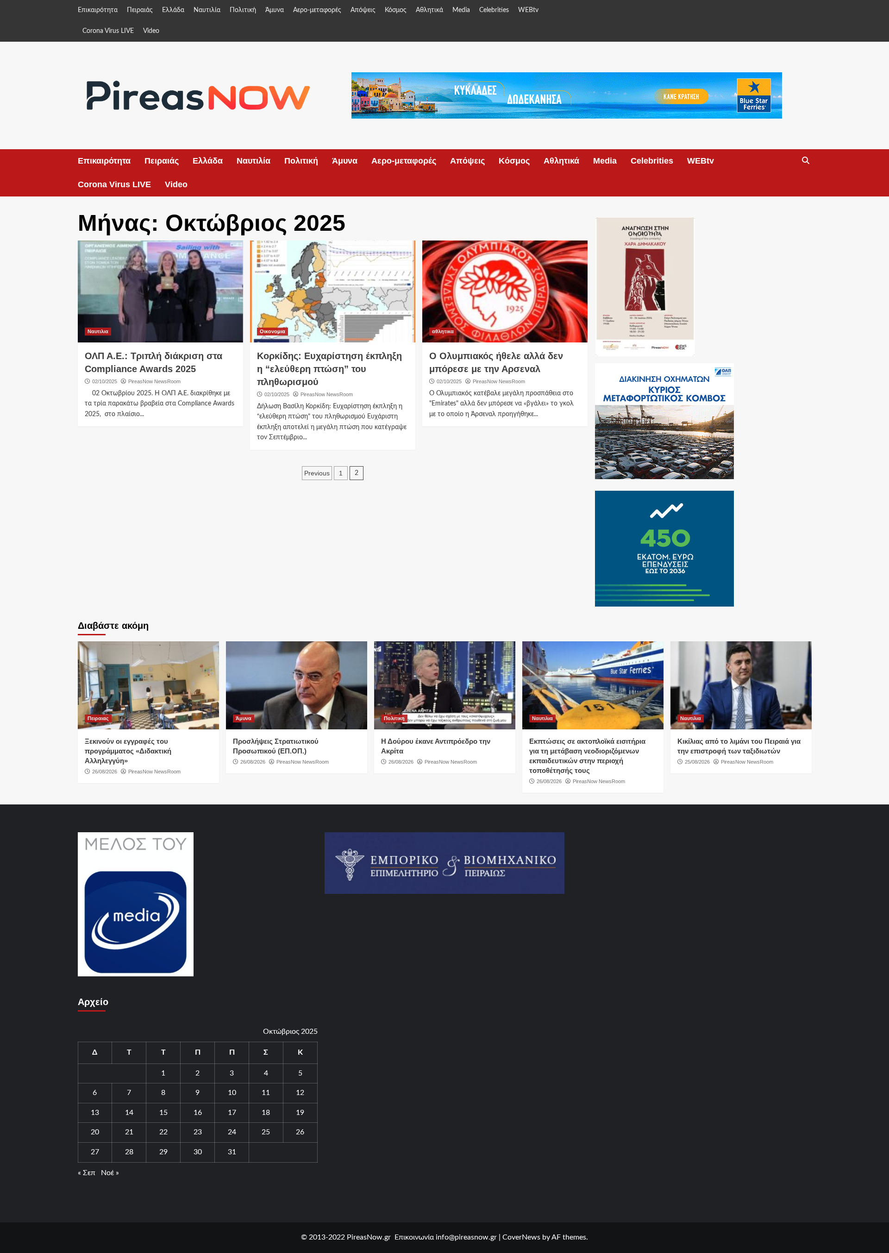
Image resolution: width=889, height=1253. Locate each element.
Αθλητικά (429, 10)
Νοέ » (110, 1173)
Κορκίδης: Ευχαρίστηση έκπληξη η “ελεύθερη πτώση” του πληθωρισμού (329, 369)
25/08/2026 (697, 762)
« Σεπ (86, 1173)
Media (461, 10)
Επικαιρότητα (98, 10)
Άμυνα (274, 10)
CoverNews (521, 1237)
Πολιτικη (394, 718)
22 (163, 1132)
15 (163, 1112)
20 (95, 1132)
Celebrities (494, 10)
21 (129, 1132)
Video (151, 31)
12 (300, 1092)
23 (198, 1132)
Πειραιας (98, 718)
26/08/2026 (104, 771)
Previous (317, 473)
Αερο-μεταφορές (317, 10)
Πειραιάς (140, 10)
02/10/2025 (104, 381)
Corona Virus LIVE (108, 31)
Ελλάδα (173, 10)
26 (300, 1132)
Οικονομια (272, 331)
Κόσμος (396, 10)
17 (232, 1112)
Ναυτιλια (98, 331)
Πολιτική (243, 10)
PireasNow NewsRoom (154, 381)
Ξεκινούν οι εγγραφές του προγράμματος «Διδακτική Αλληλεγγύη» (128, 751)
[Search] (806, 161)
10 (232, 1092)
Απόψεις (363, 10)
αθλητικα (443, 331)
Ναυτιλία (207, 10)
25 (266, 1132)
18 (266, 1112)
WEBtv (528, 10)
